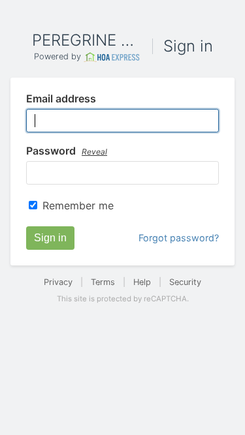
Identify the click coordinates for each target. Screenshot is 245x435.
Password (66, 151)
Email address (61, 99)
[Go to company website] (112, 57)
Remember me (78, 205)
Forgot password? (179, 237)
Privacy (58, 282)
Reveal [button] (94, 152)
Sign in (50, 237)
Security (185, 282)
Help (142, 282)
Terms (103, 282)
